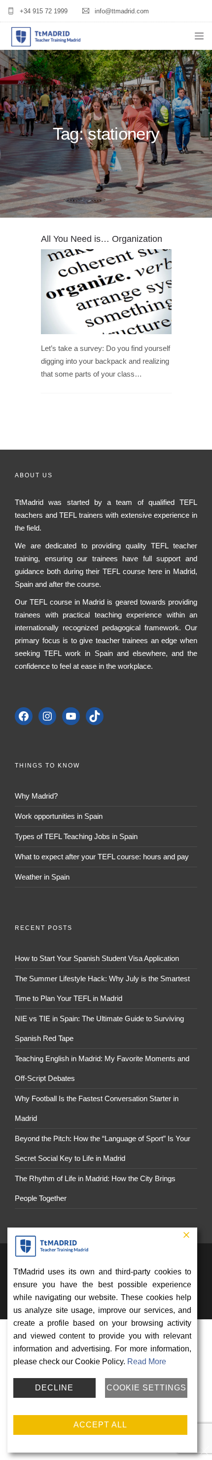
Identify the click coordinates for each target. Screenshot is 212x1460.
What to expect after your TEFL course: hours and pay (102, 856)
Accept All (100, 1425)
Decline (54, 1387)
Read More (146, 1361)
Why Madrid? (36, 796)
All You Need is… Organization (101, 239)
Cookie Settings (146, 1387)
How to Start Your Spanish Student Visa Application (97, 958)
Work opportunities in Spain (59, 816)
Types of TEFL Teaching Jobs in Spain (76, 836)
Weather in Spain (42, 877)
